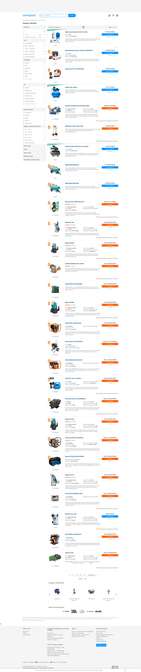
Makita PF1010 (69, 419)
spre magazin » (110, 34)
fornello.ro (110, 518)
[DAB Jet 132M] (56, 558)
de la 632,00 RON (110, 222)
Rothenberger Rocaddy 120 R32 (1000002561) (79, 50)
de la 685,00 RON (110, 323)
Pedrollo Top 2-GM (70, 514)
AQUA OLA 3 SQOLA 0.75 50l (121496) (76, 32)
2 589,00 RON (110, 69)
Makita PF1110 (69, 475)
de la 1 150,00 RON (110, 438)
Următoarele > (92, 575)
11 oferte (110, 206)
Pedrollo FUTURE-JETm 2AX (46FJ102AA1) (77, 106)
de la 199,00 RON (110, 263)
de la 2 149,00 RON (110, 399)
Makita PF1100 (69, 222)
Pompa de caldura (52, 639)
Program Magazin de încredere (104, 635)
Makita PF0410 (69, 243)
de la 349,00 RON (110, 243)
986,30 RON (110, 514)
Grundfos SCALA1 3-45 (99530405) (75, 398)
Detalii (55, 45)
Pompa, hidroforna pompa (59, 662)
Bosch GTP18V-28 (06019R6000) (74, 456)
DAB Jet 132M (69, 552)
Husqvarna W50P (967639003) (74, 437)
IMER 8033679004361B (72, 165)
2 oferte (110, 268)
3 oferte (110, 461)
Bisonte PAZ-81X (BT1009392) (74, 341)
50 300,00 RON (110, 183)
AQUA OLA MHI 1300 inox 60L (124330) (76, 146)
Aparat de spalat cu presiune (74, 599)
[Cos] (113, 15)
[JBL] (74, 611)
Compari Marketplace (102, 636)
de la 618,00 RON (110, 378)
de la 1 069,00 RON (110, 456)
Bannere (98, 638)
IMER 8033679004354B (72, 183)
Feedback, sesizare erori (78, 636)
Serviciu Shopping (101, 641)
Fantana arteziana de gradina (108, 599)
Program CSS (99, 639)
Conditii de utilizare (41, 666)
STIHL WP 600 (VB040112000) (74, 493)
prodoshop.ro (110, 36)
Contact (25, 633)
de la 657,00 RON (110, 475)
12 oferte (110, 327)
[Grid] (86, 27)
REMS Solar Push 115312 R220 (74, 126)
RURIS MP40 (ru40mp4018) (73, 534)
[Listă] (83, 27)
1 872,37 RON (110, 146)
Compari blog (26, 635)
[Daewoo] (82, 611)
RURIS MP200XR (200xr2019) (73, 360)
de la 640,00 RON (110, 534)
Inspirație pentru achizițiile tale (80, 635)
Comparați (110, 108)
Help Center (99, 633)
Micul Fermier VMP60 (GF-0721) (74, 202)
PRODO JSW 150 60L (71, 87)
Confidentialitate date (29, 666)
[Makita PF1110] (56, 480)
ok (44, 31)
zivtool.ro (110, 55)
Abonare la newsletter (78, 633)
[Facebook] (113, 667)
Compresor (57, 599)
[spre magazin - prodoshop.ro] (56, 37)
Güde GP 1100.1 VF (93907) (73, 378)
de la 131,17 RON (110, 202)
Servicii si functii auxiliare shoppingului (82, 631)
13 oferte (110, 247)
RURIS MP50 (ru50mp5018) (73, 323)
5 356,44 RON (110, 126)
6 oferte (110, 442)
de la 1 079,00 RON (110, 553)
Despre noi (26, 631)
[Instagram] (116, 667)
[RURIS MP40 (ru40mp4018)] (56, 539)
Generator (91, 599)
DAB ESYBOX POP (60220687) (73, 284)
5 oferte (110, 539)
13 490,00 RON (110, 50)
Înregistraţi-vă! (101, 645)
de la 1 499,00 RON (110, 493)
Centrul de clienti (101, 631)
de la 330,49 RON (110, 302)
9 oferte (110, 110)
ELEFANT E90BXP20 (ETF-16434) (74, 263)
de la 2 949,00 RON (110, 284)
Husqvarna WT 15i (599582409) (74, 69)
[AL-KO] (98, 611)
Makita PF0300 (69, 302)
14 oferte (110, 227)
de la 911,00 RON (110, 106)
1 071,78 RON (110, 87)
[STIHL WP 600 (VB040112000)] (56, 499)
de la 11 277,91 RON (110, 341)
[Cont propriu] (117, 15)
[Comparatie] (109, 15)
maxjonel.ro (110, 169)
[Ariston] (90, 611)
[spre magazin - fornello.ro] (56, 519)
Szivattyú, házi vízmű (43, 662)
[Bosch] (66, 611)
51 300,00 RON (110, 165)
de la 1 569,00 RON (110, 360)
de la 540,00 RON (110, 419)
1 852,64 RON (110, 32)
